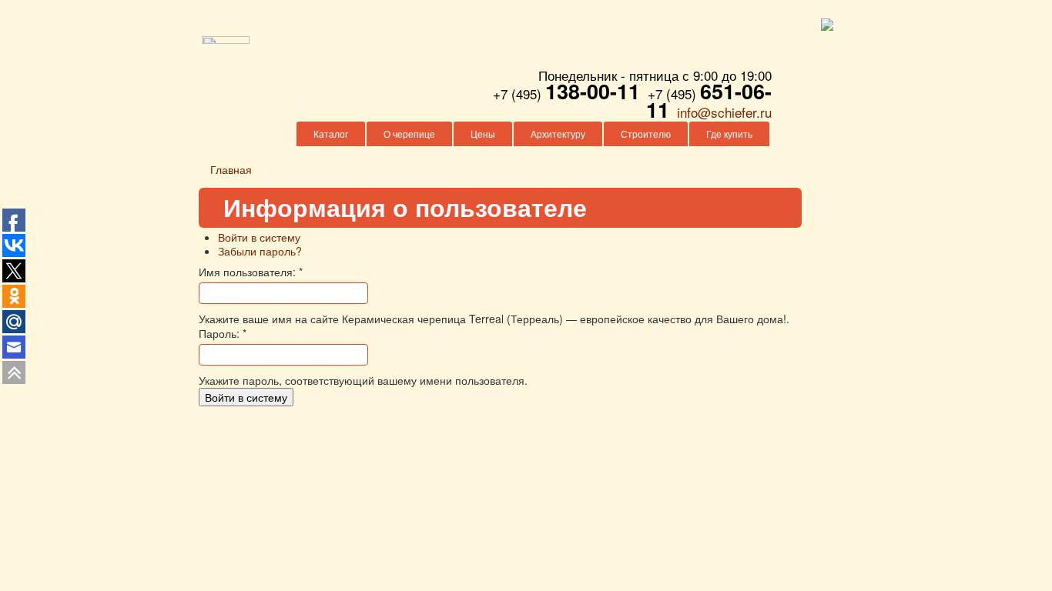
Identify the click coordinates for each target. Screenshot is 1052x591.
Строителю (646, 133)
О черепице (409, 133)
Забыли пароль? (260, 251)
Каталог (330, 133)
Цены (483, 133)
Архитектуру (558, 133)
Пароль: (222, 333)
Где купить (729, 133)
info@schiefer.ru (724, 112)
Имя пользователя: (251, 272)
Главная (231, 169)
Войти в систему (259, 237)
